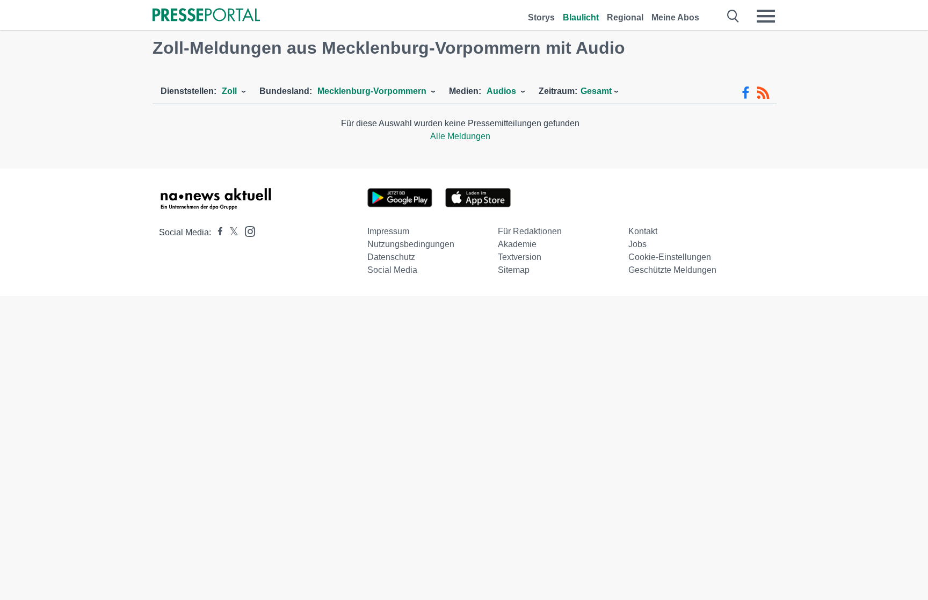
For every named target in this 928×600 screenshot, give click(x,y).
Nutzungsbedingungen (410, 244)
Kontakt (642, 231)
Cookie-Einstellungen (669, 257)
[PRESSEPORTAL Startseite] (206, 15)
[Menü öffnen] (765, 16)
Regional (625, 17)
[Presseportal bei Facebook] (217, 232)
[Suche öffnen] (733, 16)
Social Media (392, 269)
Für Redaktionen (530, 231)
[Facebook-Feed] (746, 93)
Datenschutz (391, 257)
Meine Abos (675, 17)
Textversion (519, 257)
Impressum (388, 231)
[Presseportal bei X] (230, 232)
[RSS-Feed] (763, 93)
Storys (541, 17)
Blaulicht (581, 17)
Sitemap (514, 269)
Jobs (637, 244)
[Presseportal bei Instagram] (246, 230)
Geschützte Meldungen (672, 269)
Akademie (517, 244)
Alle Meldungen (460, 136)
